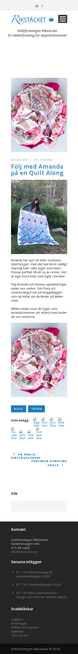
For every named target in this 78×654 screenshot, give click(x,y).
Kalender (17, 631)
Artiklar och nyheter (25, 627)
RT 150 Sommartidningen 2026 (38, 584)
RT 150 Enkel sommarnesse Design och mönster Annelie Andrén (41, 595)
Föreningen (19, 623)
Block (18, 408)
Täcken (36, 408)
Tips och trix (42, 160)
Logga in (17, 619)
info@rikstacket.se (24, 552)
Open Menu (62, 19)
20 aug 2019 (19, 160)
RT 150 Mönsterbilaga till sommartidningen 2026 (34, 574)
